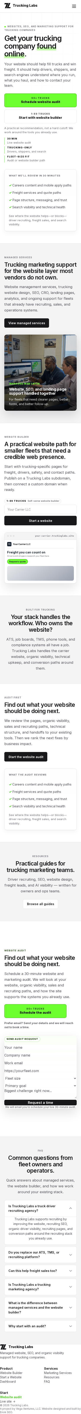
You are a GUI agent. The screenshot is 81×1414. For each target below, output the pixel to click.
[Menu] (74, 6)
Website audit (11, 1397)
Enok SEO (6, 1412)
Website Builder (11, 1373)
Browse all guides (40, 904)
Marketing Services (58, 1373)
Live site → (7, 1401)
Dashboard (8, 1381)
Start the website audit (25, 757)
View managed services (26, 323)
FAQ (47, 1381)
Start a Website (11, 1377)
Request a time (40, 1102)
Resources (51, 1377)
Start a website (40, 521)
